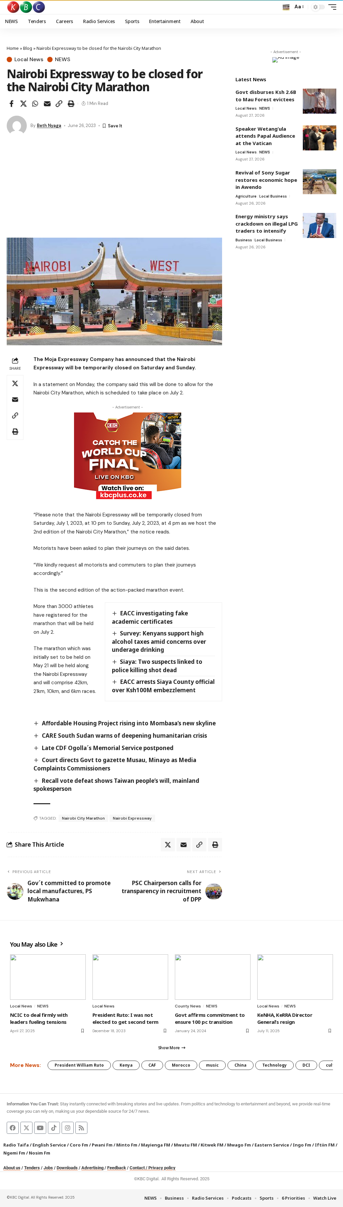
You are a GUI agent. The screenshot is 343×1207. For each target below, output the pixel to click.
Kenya (126, 1065)
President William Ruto (79, 1065)
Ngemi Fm (14, 1153)
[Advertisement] (114, 187)
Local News (28, 59)
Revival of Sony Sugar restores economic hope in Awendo (266, 179)
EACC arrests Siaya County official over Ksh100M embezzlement (163, 686)
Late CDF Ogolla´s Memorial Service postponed (108, 748)
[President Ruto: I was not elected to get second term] (130, 977)
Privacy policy (162, 1167)
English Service (49, 1145)
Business (243, 240)
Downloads (67, 1167)
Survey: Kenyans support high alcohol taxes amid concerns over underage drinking (159, 641)
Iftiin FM (325, 1145)
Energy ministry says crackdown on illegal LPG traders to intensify (266, 223)
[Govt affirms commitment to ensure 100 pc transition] (213, 977)
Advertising (92, 1167)
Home (13, 48)
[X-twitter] (26, 1128)
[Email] (47, 103)
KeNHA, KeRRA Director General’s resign (284, 1018)
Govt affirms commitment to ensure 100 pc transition (210, 1018)
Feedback (116, 1167)
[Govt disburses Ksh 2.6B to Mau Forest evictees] (319, 101)
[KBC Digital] (26, 7)
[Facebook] (13, 1128)
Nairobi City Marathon (83, 818)
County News (188, 1006)
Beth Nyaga (49, 125)
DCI (306, 1065)
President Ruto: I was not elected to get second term (125, 1018)
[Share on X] (23, 103)
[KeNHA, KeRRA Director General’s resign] (295, 977)
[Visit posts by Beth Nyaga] (17, 126)
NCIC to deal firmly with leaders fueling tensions (39, 1018)
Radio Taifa (16, 1145)
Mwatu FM (185, 1145)
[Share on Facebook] (11, 103)
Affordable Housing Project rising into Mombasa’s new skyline (129, 723)
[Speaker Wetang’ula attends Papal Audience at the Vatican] (319, 137)
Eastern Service (272, 1145)
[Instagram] (68, 1128)
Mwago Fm (239, 1145)
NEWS (62, 59)
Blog (27, 48)
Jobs (48, 1167)
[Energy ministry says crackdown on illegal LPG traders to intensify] (319, 225)
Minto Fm (126, 1145)
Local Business (273, 196)
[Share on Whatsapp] (35, 103)
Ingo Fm (302, 1145)
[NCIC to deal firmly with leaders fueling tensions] (48, 977)
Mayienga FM (155, 1145)
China (240, 1065)
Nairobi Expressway (132, 818)
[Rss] (81, 1128)
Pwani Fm (102, 1145)
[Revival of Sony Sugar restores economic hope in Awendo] (319, 181)
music (212, 1065)
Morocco (181, 1065)
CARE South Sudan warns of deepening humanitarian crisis (124, 735)
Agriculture (246, 196)
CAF (152, 1065)
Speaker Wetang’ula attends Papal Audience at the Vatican (265, 135)
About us (11, 1167)
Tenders (32, 1167)
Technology (274, 1065)
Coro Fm (79, 1145)
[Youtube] (40, 1128)
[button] (286, 7)
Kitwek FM (212, 1145)
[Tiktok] (54, 1128)
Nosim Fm (39, 1153)
